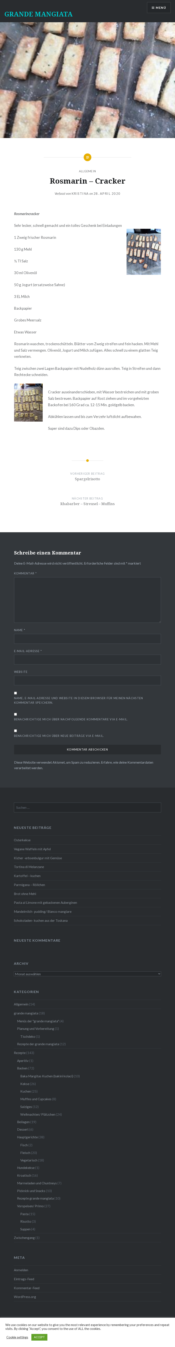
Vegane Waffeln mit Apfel (32, 849)
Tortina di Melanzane (29, 867)
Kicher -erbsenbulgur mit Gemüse (38, 858)
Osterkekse (22, 840)
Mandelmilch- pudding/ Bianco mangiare (42, 911)
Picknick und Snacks (31, 1191)
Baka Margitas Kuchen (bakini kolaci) (46, 1076)
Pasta (24, 1214)
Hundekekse (26, 1168)
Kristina (80, 193)
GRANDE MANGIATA (38, 14)
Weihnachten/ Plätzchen (37, 1114)
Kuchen (25, 1091)
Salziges (26, 1107)
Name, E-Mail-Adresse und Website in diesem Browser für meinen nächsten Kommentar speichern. (78, 700)
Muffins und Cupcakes (35, 1099)
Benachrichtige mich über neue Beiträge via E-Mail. (59, 735)
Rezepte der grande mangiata (38, 1044)
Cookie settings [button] (17, 1337)
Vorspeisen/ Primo (30, 1206)
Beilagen (23, 1122)
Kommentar (25, 573)
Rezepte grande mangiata (35, 1198)
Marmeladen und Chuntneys (37, 1183)
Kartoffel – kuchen (27, 876)
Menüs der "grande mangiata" (38, 1021)
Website (21, 672)
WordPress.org (25, 1297)
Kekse (24, 1084)
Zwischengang (24, 1238)
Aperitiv (23, 1061)
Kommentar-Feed (26, 1288)
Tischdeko (27, 1036)
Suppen (25, 1229)
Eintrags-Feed (24, 1279)
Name (19, 630)
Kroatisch (24, 1175)
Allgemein (87, 171)
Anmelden (21, 1270)
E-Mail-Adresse (28, 651)
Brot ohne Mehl (25, 894)
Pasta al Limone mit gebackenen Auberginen (45, 902)
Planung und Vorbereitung (35, 1028)
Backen (22, 1068)
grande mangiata (26, 1013)
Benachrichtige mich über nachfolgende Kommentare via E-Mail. (71, 719)
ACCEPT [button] (39, 1337)
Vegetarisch (28, 1160)
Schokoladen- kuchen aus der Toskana (41, 920)
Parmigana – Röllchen (29, 885)
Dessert (23, 1129)
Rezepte (20, 1053)
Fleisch (25, 1153)
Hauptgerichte (27, 1137)
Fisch (24, 1145)
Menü (161, 7)
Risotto (25, 1221)
